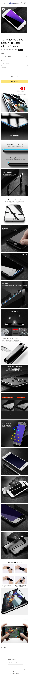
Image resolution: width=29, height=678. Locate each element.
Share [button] (4, 647)
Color (2, 53)
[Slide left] (11, 36)
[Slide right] (18, 36)
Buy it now (14, 81)
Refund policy (13, 671)
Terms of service (15, 673)
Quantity (3, 67)
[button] (4, 3)
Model (3, 60)
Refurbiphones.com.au (13, 669)
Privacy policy (21, 671)
